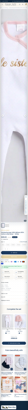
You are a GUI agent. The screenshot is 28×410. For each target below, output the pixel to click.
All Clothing (5, 7)
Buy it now (14, 256)
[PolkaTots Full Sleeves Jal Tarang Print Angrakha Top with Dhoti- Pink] (7, 362)
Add (21, 333)
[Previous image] (3, 115)
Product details (4, 282)
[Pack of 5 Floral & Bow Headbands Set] (7, 384)
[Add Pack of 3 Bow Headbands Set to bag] (25, 391)
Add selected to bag (15, 343)
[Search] (19, 4)
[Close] (26, 196)
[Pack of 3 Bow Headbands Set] (20, 384)
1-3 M (8, 244)
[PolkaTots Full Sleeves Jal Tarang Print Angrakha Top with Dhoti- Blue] (20, 362)
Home (1, 7)
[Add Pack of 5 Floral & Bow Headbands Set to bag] (11, 391)
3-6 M (13, 244)
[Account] (22, 4)
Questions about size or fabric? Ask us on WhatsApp (13, 267)
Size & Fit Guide (23, 241)
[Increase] (7, 249)
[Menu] (2, 4)
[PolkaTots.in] (10, 4)
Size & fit (3, 297)
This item (8, 333)
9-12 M (24, 244)
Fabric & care (4, 293)
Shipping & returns (5, 300)
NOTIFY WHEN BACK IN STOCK (26, 206)
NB (3, 244)
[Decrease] (3, 249)
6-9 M (18, 244)
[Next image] (25, 115)
